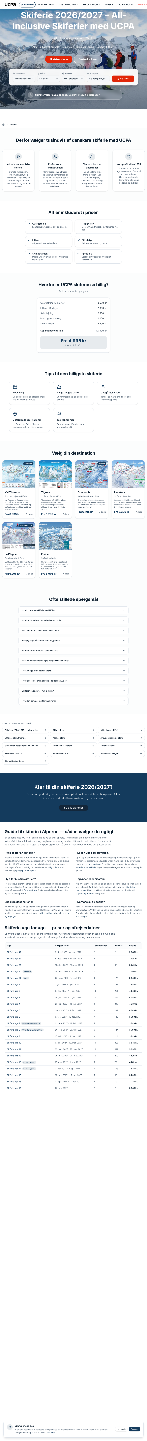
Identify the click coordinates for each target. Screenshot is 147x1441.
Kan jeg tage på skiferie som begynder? (41, 640)
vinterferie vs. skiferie (86, 867)
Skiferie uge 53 (14, 978)
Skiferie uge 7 (13, 1023)
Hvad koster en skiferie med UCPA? (39, 610)
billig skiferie (53, 867)
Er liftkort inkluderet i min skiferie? (38, 691)
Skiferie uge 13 (14, 1062)
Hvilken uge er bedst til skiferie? (37, 670)
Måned (43, 73)
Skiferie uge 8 (13, 1030)
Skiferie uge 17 (14, 1088)
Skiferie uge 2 (13, 991)
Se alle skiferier (73, 807)
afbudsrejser (81, 916)
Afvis (123, 1429)
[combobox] (24, 79)
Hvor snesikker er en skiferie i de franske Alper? (44, 680)
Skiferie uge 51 (14, 965)
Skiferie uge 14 (14, 1068)
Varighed (68, 73)
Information (90, 4)
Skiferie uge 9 (13, 1036)
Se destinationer (88, 59)
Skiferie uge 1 (13, 984)
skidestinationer (46, 913)
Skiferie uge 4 (13, 1004)
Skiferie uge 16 (14, 1081)
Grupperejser (125, 4)
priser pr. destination (26, 870)
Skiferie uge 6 (13, 1017)
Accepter (134, 1429)
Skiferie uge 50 (14, 958)
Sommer (29, 4)
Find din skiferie (59, 59)
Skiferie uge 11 (14, 1049)
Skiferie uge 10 (14, 1042)
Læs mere (50, 1432)
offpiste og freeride (85, 893)
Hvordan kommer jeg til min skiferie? (39, 701)
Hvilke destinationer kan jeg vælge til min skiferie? (45, 660)
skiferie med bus (29, 890)
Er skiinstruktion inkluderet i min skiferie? (41, 630)
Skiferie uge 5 (13, 1010)
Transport (94, 73)
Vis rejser (124, 78)
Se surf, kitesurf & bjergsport (84, 94)
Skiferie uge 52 (14, 971)
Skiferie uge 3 (13, 997)
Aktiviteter (45, 4)
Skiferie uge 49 (14, 952)
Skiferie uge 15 (14, 1075)
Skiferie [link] (13, 124)
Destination (20, 73)
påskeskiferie (94, 864)
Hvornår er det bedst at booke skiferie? (40, 650)
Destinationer (67, 4)
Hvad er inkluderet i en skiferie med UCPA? (42, 620)
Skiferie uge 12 (14, 1055)
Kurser (109, 4)
